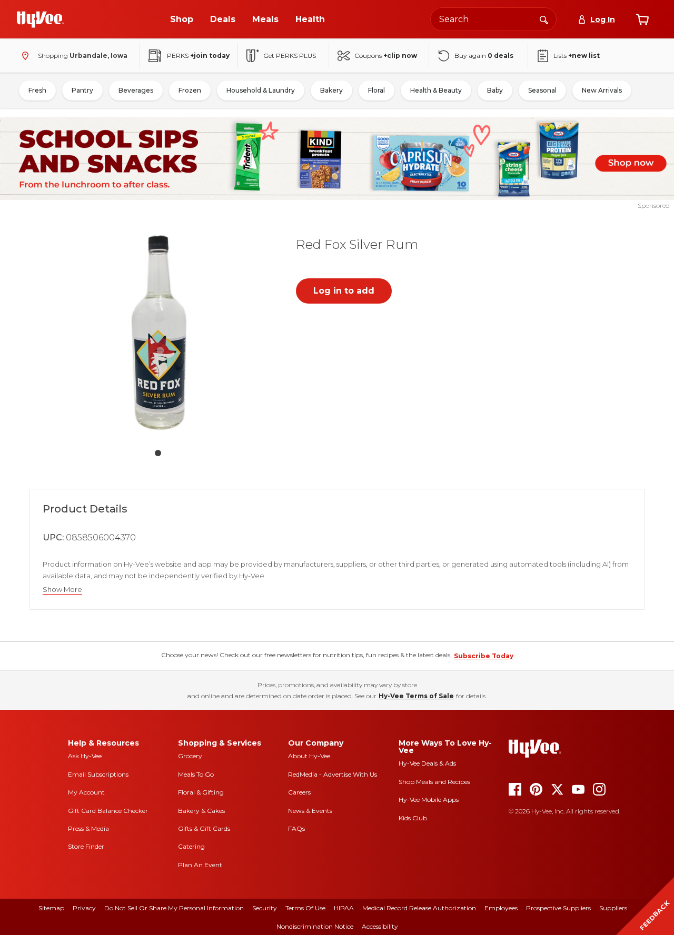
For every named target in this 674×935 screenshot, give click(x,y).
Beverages (135, 90)
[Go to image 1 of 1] (158, 453)
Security (264, 908)
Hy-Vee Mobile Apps (429, 799)
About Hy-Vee (309, 756)
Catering (191, 846)
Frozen (190, 90)
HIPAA (344, 908)
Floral (376, 90)
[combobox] (493, 19)
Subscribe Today (483, 656)
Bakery (331, 90)
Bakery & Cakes (201, 811)
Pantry (82, 90)
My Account (86, 792)
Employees (501, 908)
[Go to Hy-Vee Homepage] (40, 19)
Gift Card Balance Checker (108, 811)
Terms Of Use (305, 908)
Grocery (190, 756)
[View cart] (642, 19)
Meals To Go (196, 774)
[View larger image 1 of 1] (158, 333)
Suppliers (613, 908)
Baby (495, 90)
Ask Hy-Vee (85, 756)
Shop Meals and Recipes (434, 782)
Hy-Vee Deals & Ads (427, 763)
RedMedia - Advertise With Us (332, 774)
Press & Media (88, 828)
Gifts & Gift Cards (204, 828)
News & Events (310, 811)
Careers (299, 792)
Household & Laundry (260, 90)
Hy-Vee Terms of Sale (416, 696)
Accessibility (380, 926)
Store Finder (86, 846)
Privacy (84, 908)
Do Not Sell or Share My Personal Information (174, 908)
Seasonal (542, 90)
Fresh (37, 90)
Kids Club (413, 818)
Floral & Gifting (201, 792)
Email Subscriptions (98, 774)
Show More (62, 590)
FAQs (296, 828)
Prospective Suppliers (558, 908)
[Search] (544, 19)
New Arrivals (602, 90)
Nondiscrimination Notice (314, 926)
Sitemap (51, 908)
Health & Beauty (436, 90)
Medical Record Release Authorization (419, 908)
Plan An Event (200, 865)
